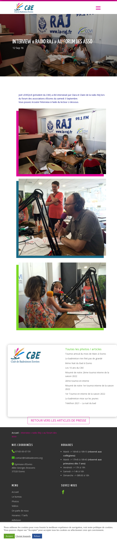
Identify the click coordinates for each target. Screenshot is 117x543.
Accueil (15, 432)
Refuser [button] (37, 536)
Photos (15, 501)
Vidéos (15, 505)
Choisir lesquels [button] (23, 536)
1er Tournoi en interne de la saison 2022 (85, 393)
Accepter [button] (9, 536)
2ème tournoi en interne (77, 380)
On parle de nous (20, 510)
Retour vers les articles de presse (58, 420)
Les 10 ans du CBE (74, 367)
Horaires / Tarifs (20, 515)
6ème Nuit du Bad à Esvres (78, 363)
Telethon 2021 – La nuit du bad (80, 403)
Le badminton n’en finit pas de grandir (83, 358)
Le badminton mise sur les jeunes (81, 398)
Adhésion (16, 520)
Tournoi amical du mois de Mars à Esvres (85, 353)
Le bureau (17, 496)
